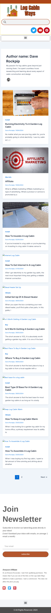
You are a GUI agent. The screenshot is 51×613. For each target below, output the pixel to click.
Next (44, 477)
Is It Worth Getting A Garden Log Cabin (25, 329)
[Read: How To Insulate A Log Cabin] (25, 215)
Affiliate (9, 181)
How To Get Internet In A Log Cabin (23, 265)
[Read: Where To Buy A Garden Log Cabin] (19, 348)
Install (7, 120)
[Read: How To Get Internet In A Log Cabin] (11, 255)
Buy (6, 325)
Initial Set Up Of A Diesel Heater (21, 297)
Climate (8, 293)
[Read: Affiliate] (25, 160)
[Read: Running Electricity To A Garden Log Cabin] (25, 103)
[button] (26, 38)
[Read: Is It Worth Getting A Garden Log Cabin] (19, 319)
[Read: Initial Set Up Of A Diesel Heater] (12, 287)
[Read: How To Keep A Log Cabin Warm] (12, 409)
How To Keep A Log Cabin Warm (21, 419)
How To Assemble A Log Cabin (20, 451)
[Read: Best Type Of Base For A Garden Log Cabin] (13, 377)
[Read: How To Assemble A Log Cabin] (16, 441)
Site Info (8, 177)
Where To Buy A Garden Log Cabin (22, 358)
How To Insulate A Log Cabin (19, 236)
